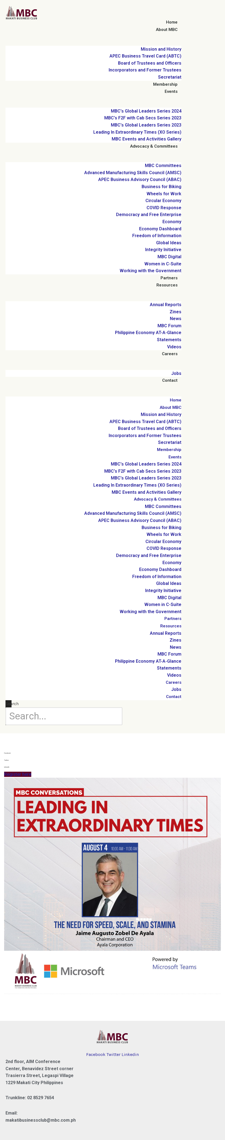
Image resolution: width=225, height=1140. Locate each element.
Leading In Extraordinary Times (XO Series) (137, 132)
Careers (170, 353)
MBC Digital (169, 256)
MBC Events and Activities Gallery (146, 139)
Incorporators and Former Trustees (145, 70)
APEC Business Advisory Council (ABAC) (139, 179)
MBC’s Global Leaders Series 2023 (146, 125)
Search (12, 703)
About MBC (167, 29)
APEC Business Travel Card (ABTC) (145, 56)
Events (171, 91)
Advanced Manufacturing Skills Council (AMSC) (132, 172)
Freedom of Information (156, 235)
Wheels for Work (164, 193)
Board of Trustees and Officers (149, 63)
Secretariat (169, 77)
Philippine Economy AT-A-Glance (148, 332)
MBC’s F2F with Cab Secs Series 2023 (142, 117)
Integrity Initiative (163, 249)
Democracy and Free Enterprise (148, 214)
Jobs (176, 373)
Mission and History (161, 49)
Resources (167, 285)
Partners (169, 277)
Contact (170, 380)
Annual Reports (165, 304)
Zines (175, 311)
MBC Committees (163, 165)
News (175, 318)
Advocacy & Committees (154, 146)
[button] (112, 753)
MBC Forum (169, 325)
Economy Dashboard (160, 228)
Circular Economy (163, 200)
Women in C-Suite (162, 263)
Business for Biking (161, 186)
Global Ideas (168, 242)
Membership (165, 84)
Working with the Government (150, 270)
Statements (169, 339)
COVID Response (164, 207)
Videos (174, 346)
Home (172, 22)
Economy (171, 221)
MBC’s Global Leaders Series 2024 (146, 111)
